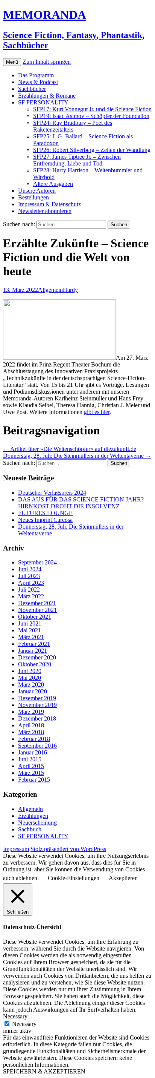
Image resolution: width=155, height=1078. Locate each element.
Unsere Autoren (37, 190)
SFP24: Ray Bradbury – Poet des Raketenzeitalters (72, 126)
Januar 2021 (32, 650)
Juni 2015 (29, 759)
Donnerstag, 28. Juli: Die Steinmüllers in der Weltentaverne (77, 455)
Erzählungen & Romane (47, 95)
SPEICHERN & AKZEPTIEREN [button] (44, 1071)
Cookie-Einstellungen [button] (73, 878)
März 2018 (31, 732)
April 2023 (31, 583)
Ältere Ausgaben (53, 184)
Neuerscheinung (37, 822)
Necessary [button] (15, 1016)
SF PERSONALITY (43, 102)
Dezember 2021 (37, 603)
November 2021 (37, 610)
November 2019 (37, 705)
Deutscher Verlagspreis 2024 (52, 492)
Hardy (70, 290)
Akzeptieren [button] (123, 878)
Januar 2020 (32, 691)
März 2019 (31, 711)
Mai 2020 (29, 678)
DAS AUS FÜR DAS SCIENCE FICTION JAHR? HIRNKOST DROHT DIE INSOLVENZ (81, 502)
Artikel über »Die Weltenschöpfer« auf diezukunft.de (69, 449)
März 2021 (31, 637)
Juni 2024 (29, 569)
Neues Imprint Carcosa (45, 520)
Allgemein (50, 290)
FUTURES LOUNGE (45, 513)
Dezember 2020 (37, 657)
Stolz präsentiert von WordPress (68, 849)
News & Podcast (38, 82)
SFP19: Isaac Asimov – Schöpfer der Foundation (91, 116)
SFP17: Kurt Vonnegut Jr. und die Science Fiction (92, 109)
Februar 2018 (34, 739)
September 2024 (37, 562)
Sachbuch (29, 829)
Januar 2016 (32, 752)
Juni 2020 (29, 671)
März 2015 (31, 773)
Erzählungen (33, 816)
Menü (12, 62)
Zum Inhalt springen (47, 61)
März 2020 (31, 684)
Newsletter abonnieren (44, 211)
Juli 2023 (29, 576)
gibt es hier (96, 412)
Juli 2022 (29, 589)
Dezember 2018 (37, 718)
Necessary (24, 1024)
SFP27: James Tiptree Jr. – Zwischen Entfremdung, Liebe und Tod (77, 160)
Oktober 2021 (34, 616)
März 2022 (31, 596)
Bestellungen (33, 197)
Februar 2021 (34, 644)
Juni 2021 (29, 623)
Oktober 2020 (34, 664)
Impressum (16, 849)
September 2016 (37, 745)
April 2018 (31, 725)
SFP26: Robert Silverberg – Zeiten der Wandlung (91, 150)
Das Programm (36, 75)
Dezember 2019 (37, 698)
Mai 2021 (29, 630)
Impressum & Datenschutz (49, 204)
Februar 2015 (34, 779)
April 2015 (31, 766)
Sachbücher (32, 89)
